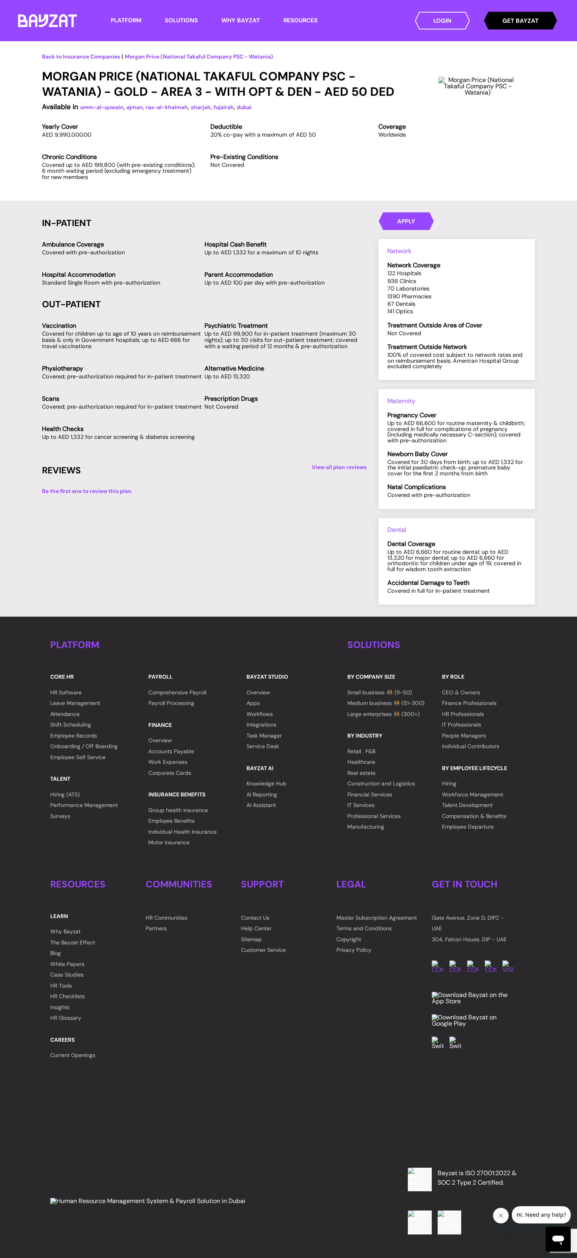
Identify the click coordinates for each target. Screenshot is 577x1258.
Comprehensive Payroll (177, 692)
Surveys (60, 816)
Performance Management (84, 805)
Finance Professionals (469, 703)
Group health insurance (178, 810)
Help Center (256, 928)
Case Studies (67, 974)
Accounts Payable (171, 751)
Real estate (361, 772)
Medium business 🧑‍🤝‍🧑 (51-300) (385, 703)
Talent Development (467, 805)
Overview (160, 740)
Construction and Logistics (381, 783)
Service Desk (263, 746)
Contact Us (255, 917)
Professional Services (374, 816)
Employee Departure (468, 826)
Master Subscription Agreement (376, 917)
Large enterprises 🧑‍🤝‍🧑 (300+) (383, 714)
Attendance (65, 714)
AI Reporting (262, 794)
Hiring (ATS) (65, 794)
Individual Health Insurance (182, 831)
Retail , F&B (361, 751)
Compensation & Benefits (474, 816)
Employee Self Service (78, 757)
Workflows (260, 714)
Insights (59, 1007)
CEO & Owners (461, 692)
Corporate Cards (169, 772)
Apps (253, 703)
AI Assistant (261, 805)
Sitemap (251, 939)
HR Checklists (67, 996)
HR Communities (166, 917)
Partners (156, 928)
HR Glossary (65, 1017)
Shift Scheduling (70, 724)
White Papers (67, 964)
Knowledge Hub (267, 783)
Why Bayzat (65, 931)
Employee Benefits (171, 820)
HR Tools (61, 985)
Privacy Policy (353, 949)
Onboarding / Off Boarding (84, 746)
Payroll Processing (171, 703)
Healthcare (361, 761)
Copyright (348, 939)
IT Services (360, 805)
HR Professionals (463, 714)
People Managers (464, 735)
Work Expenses (167, 761)
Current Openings (72, 1055)
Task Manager (264, 735)
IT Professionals (461, 724)
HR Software (66, 692)
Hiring (449, 783)
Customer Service (263, 949)
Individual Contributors (470, 746)
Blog (55, 953)
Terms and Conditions (364, 928)
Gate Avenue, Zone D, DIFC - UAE (468, 923)
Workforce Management (472, 794)
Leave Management (75, 703)
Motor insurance (169, 842)
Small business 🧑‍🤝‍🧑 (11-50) (379, 692)
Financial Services (369, 794)
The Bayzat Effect (72, 942)
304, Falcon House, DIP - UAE (469, 939)
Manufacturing (365, 826)
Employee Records (73, 735)
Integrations (261, 724)
